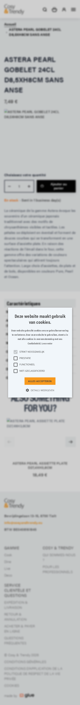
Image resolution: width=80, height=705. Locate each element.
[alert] (40, 352)
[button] (40, 352)
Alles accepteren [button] (40, 381)
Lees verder (47, 343)
